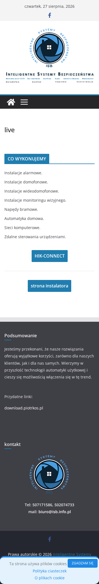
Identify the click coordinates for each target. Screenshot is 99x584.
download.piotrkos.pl (23, 408)
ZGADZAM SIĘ (83, 563)
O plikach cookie (50, 577)
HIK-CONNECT (50, 256)
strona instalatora (49, 286)
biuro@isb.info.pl (54, 511)
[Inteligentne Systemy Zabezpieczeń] (11, 102)
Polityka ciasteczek (50, 570)
